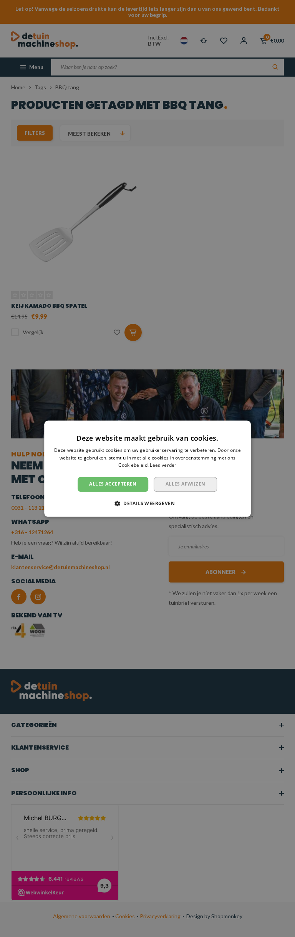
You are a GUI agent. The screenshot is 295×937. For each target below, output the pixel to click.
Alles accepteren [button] (112, 484)
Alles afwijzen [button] (186, 484)
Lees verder (163, 465)
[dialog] (147, 468)
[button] (147, 503)
